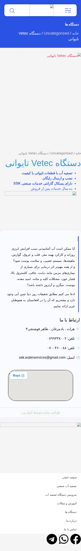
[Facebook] (75, 539)
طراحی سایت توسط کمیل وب (40, 412)
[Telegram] (51, 539)
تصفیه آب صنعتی (67, 486)
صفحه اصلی (69, 477)
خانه (75, 33)
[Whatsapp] (63, 539)
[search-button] (12, 10)
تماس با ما (70, 529)
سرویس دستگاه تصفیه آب (61, 494)
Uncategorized (56, 33)
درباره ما (71, 520)
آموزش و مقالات (67, 503)
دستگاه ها (71, 512)
